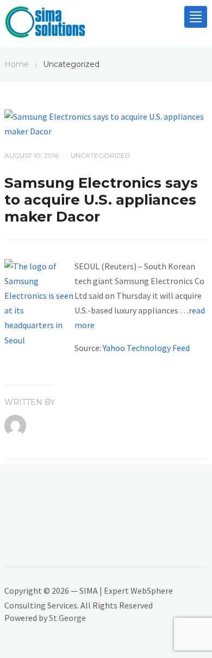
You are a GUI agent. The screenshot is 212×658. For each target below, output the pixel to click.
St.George (67, 617)
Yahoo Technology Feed (146, 347)
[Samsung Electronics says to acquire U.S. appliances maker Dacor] (106, 123)
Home (16, 64)
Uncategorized (100, 155)
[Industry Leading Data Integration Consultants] (45, 24)
